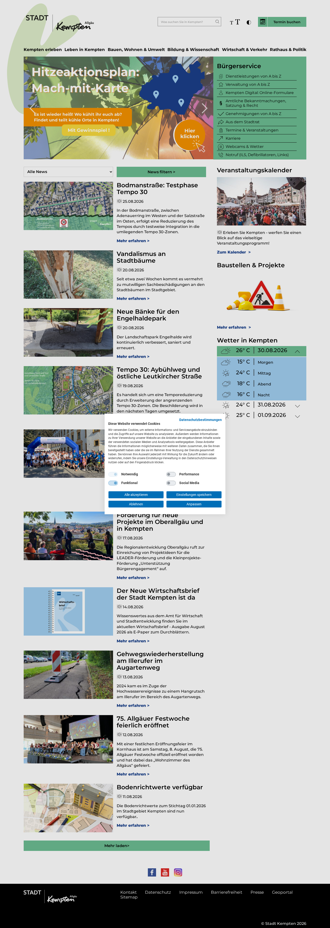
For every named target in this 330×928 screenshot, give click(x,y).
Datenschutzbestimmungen (200, 420)
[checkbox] (113, 474)
